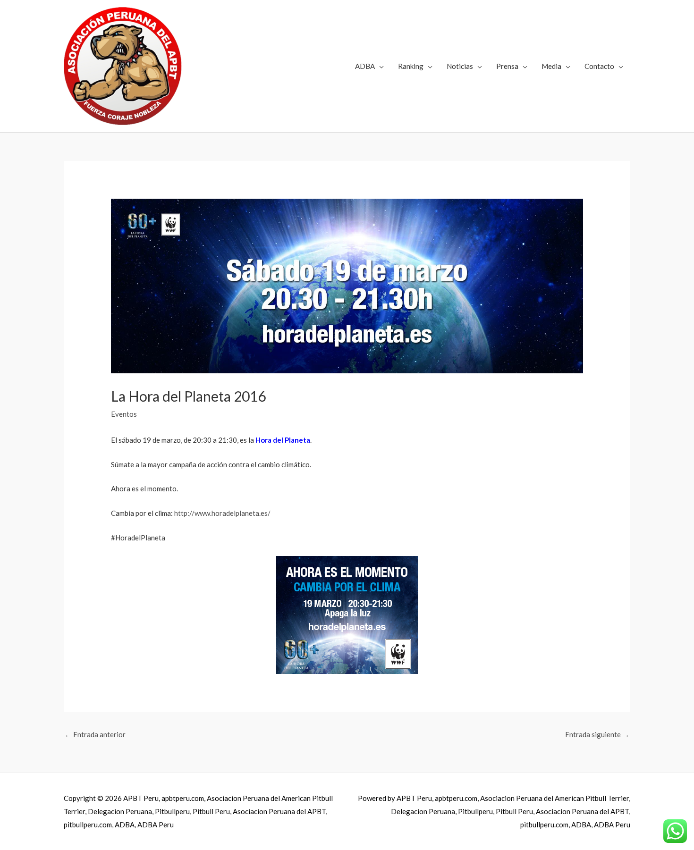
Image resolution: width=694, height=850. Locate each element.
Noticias (460, 66)
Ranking (410, 66)
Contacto (599, 66)
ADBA (365, 66)
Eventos (124, 414)
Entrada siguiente (597, 734)
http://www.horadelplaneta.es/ (222, 513)
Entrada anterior (95, 734)
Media (551, 66)
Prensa (507, 66)
